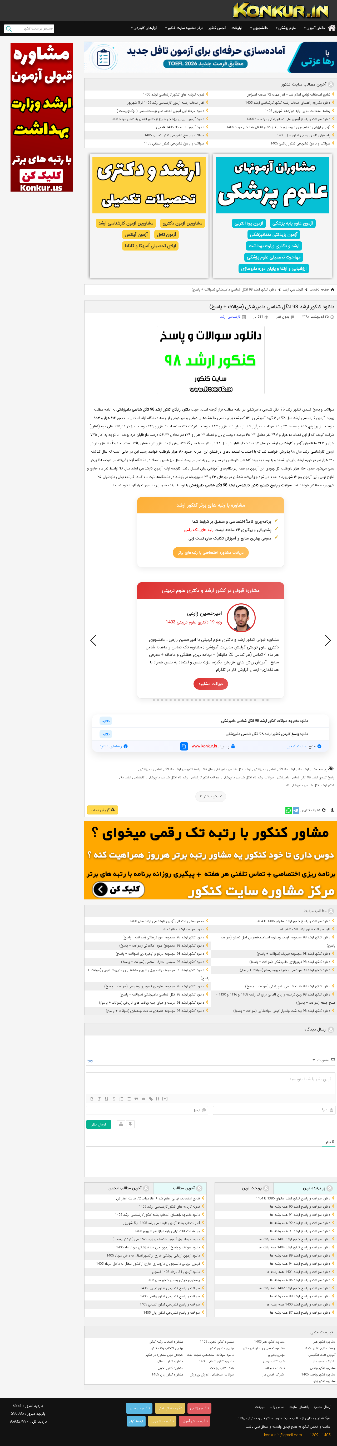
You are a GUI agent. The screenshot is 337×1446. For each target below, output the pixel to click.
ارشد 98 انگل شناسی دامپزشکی (274, 769)
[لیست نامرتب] (128, 1099)
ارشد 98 (303, 769)
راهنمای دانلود (111, 746)
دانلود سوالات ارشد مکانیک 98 (183, 929)
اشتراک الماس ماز (324, 1361)
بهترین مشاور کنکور (222, 1348)
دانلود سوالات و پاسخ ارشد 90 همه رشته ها (300, 1206)
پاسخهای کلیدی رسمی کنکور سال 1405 (303, 135)
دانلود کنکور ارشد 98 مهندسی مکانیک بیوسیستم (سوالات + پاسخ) (285, 970)
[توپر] (92, 1099)
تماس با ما (277, 1407)
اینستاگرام (136, 1421)
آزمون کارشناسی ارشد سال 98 (303, 418)
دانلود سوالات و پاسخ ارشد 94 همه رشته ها (300, 1264)
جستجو (8, 29)
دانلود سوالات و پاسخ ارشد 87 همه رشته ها (300, 1312)
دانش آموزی (315, 28)
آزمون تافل (166, 234)
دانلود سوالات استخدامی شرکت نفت (210, 1354)
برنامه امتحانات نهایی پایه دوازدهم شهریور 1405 (297, 111)
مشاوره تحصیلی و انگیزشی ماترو (264, 1348)
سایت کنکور (296, 746)
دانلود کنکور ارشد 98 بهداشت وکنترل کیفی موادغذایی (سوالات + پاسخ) (281, 1011)
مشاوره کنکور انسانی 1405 (216, 1361)
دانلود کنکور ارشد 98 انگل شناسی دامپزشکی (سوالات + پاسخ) (162, 994)
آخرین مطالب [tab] (184, 1188)
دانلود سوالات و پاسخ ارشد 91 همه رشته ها (300, 1215)
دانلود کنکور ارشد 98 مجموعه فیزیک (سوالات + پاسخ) (293, 954)
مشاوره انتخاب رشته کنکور (166, 1341)
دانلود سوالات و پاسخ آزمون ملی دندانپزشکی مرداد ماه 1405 (288, 119)
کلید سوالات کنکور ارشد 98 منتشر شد (304, 929)
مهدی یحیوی (276, 1354)
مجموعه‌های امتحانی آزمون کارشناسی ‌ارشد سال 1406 (167, 921)
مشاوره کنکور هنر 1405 (269, 1341)
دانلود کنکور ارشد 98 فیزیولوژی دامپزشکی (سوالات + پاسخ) (289, 962)
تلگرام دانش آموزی (194, 1421)
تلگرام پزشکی (199, 1408)
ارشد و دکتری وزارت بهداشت (274, 245)
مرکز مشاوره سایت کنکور (185, 28)
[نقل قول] (136, 1099)
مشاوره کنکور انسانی (170, 1361)
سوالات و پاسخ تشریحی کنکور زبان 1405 (171, 1312)
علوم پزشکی (287, 28)
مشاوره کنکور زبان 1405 (167, 1374)
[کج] (99, 1099)
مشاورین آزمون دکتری (182, 223)
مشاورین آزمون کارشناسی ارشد (125, 223)
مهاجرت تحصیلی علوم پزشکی (274, 257)
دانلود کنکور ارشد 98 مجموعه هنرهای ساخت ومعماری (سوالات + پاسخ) (155, 1011)
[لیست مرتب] (121, 1099)
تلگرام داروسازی (139, 1408)
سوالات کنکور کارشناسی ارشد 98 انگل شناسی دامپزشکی (183, 777)
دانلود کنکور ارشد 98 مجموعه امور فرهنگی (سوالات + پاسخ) (163, 937)
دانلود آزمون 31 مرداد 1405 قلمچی (180, 127)
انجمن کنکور (217, 28)
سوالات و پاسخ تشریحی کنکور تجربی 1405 (174, 135)
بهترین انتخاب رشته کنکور (167, 1348)
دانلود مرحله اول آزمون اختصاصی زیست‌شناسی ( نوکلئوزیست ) (160, 111)
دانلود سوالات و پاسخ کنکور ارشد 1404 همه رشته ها (294, 1247)
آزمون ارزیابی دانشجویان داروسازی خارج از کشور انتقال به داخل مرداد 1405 (278, 127)
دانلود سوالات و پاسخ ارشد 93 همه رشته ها (300, 1231)
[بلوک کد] (143, 1099)
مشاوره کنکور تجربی (170, 1367)
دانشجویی (260, 28)
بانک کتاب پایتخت (222, 1367)
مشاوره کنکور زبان (324, 1381)
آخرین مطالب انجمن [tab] (125, 1188)
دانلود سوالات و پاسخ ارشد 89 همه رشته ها (300, 1255)
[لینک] (151, 1099)
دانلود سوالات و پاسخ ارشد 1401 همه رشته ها (298, 1272)
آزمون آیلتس (136, 234)
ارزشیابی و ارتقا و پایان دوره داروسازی (273, 268)
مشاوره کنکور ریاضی (322, 1367)
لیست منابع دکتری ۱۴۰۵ (320, 1348)
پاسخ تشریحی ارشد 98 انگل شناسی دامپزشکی (170, 769)
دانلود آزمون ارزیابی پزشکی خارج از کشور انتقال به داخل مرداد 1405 (157, 119)
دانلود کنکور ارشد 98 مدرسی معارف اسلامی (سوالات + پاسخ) (162, 962)
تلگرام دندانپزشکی (169, 1408)
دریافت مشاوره (211, 684)
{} (158, 1098)
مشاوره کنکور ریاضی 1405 (318, 1374)
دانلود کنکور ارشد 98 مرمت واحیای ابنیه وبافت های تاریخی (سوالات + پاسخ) (151, 1002)
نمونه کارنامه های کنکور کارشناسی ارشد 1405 (173, 94)
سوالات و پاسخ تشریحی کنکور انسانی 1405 (174, 143)
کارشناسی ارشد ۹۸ (132, 777)
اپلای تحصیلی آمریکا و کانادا (150, 245)
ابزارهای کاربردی (145, 28)
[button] (93, 640)
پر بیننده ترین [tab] (314, 1188)
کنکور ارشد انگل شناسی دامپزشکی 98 (310, 785)
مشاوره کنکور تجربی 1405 (217, 1341)
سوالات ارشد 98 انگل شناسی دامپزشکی (248, 777)
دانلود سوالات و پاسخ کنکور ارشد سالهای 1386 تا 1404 (293, 921)
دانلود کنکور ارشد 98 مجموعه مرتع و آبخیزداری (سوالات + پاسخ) (160, 954)
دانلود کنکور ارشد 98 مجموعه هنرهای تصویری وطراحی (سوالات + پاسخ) (154, 986)
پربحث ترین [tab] (252, 1188)
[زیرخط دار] (106, 1099)
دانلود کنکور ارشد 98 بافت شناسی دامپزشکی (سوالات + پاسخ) (287, 986)
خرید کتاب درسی (274, 1361)
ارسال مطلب (322, 1407)
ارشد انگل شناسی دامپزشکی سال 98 (227, 769)
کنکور (255, 485)
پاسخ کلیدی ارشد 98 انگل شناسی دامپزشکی (305, 777)
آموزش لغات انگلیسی (321, 1354)
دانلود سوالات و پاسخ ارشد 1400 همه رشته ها (298, 1304)
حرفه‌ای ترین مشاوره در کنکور (164, 1354)
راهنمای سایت (299, 1407)
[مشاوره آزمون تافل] (210, 57)
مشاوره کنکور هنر (324, 1341)
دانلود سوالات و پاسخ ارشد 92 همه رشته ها (300, 1223)
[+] (165, 1098)
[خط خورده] (114, 1099)
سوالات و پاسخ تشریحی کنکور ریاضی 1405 (300, 143)
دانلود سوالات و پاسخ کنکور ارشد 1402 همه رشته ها (294, 1288)
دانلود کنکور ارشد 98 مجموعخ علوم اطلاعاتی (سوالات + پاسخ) (161, 945)
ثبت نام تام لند (275, 1367)
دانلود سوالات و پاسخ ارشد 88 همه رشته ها (300, 1296)
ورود (90, 1060)
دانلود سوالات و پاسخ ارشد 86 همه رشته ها (300, 1280)
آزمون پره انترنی (249, 223)
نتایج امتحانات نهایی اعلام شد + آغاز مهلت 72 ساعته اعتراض (288, 94)
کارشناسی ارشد (293, 289)
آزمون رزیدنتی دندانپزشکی (274, 234)
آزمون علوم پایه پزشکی (292, 223)
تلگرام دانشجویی (162, 1421)
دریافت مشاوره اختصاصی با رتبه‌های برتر (211, 552)
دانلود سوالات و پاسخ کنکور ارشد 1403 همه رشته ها (294, 1239)
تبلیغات (236, 28)
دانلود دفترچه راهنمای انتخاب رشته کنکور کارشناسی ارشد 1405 (287, 103)
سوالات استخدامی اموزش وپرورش (212, 1374)
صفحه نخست (319, 289)
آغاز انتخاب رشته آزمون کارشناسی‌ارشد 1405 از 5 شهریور (166, 103)
